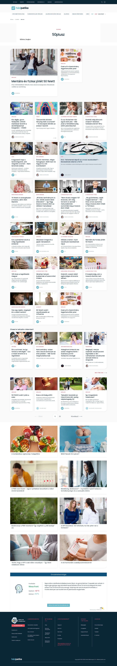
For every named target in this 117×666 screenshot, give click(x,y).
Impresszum (14, 630)
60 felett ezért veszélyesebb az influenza (43, 312)
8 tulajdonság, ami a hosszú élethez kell (94, 275)
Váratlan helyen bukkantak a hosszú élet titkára (46, 276)
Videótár (96, 628)
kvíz (62, 156)
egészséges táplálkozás (68, 271)
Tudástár (96, 631)
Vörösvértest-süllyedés (33, 625)
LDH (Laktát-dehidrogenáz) (33, 628)
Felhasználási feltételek (17, 633)
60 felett (38, 307)
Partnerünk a (93, 610)
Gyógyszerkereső (31, 2)
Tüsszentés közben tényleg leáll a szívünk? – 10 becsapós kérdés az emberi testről (46, 123)
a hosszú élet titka (91, 116)
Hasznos (49, 2)
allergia (66, 14)
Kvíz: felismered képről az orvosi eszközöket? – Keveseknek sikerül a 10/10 (80, 161)
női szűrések (40, 156)
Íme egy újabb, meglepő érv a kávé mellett (21, 311)
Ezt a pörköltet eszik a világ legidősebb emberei (21, 242)
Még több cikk (99, 372)
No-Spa (59, 635)
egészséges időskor (17, 194)
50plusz (14, 77)
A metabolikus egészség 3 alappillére (26, 454)
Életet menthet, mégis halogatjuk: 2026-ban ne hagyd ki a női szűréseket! (46, 163)
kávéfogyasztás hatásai (18, 307)
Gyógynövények (84, 631)
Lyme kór (88, 14)
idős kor (14, 271)
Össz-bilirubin (31, 631)
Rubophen (60, 638)
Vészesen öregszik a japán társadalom (44, 241)
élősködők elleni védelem (35, 14)
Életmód (17, 19)
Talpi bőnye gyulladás (47, 633)
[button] (34, 620)
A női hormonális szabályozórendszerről (76, 563)
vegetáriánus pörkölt (18, 236)
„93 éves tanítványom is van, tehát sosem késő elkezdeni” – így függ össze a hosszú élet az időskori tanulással (45, 202)
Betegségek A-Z (41, 2)
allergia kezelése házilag (53, 14)
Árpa (46, 625)
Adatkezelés (14, 637)
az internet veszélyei (67, 236)
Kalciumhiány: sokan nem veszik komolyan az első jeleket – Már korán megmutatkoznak (46, 353)
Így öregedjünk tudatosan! (91, 396)
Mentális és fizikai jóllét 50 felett (33, 81)
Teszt (38, 116)
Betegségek (83, 625)
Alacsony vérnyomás (47, 629)
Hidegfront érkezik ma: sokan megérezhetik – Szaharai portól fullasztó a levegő (70, 353)
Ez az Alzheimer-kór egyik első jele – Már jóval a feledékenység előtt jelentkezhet (69, 123)
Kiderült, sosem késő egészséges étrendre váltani (69, 276)
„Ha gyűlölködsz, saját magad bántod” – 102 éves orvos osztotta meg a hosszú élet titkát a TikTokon (95, 202)
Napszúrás (47, 637)
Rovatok (22, 2)
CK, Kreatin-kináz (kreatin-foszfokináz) (33, 636)
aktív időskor (40, 194)
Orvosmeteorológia (18, 14)
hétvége (14, 346)
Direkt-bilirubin (31, 639)
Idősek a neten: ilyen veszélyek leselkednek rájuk (70, 242)
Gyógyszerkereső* (63, 619)
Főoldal (12, 19)
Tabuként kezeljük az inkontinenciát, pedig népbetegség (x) (69, 397)
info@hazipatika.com (100, 659)
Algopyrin (60, 625)
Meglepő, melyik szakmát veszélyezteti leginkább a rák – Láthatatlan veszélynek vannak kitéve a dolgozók (95, 355)
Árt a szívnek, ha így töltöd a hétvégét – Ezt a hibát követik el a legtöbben (21, 353)
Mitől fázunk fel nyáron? (70, 454)
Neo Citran (60, 631)
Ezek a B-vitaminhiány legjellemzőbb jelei (70, 67)
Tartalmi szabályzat (16, 640)
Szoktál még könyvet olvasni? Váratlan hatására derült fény (94, 122)
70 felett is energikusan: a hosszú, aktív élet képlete (21, 200)
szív (13, 156)
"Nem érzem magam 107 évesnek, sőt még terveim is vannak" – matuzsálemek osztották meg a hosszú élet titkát (70, 203)
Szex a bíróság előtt (44, 395)
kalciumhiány (40, 346)
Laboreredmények (59, 2)
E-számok (97, 635)
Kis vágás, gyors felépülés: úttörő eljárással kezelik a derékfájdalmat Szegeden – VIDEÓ (19, 124)
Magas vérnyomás (77, 14)
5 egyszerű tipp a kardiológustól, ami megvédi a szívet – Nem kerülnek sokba (21, 163)
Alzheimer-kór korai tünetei (69, 116)
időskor (38, 236)
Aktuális (15, 2)
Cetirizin (59, 628)
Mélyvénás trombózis (47, 641)
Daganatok (89, 346)
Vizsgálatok (83, 628)
